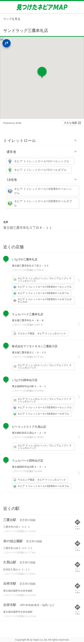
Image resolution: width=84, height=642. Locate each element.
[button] (42, 140)
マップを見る (11, 18)
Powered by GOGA (12, 123)
